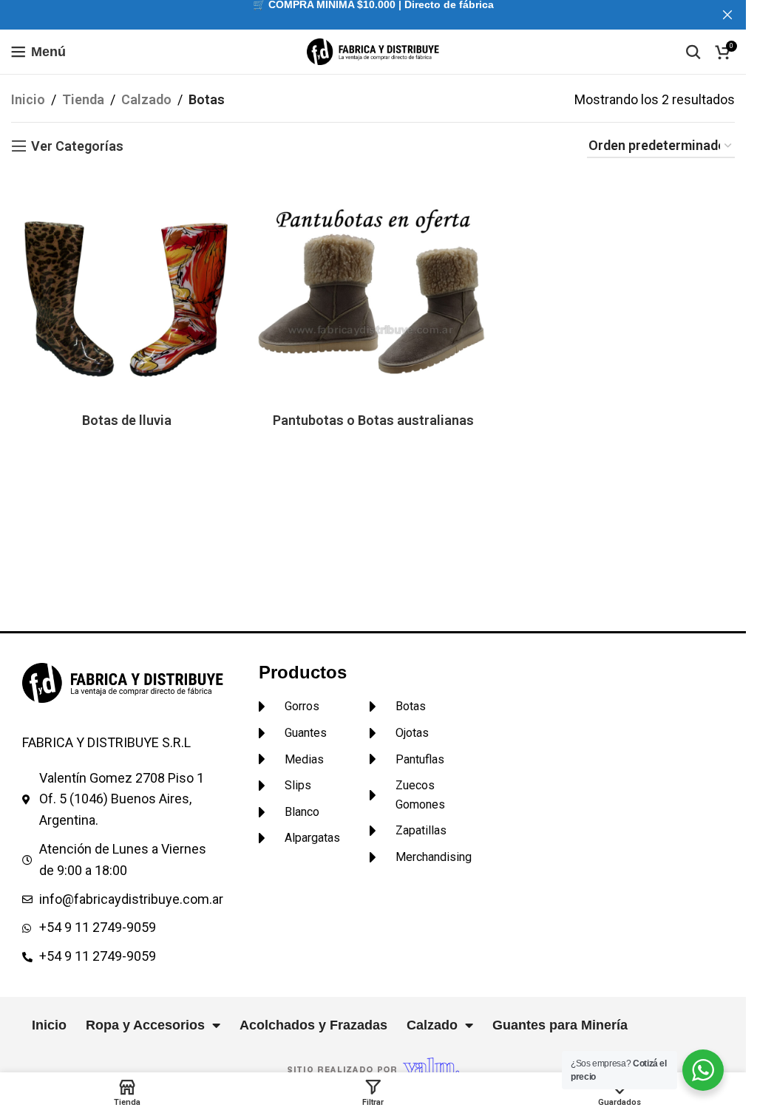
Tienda (83, 99)
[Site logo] (373, 50)
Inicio (28, 99)
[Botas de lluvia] (126, 288)
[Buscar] (693, 52)
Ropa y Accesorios (145, 1025)
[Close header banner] (727, 15)
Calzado (146, 99)
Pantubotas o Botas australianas (373, 420)
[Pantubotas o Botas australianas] (373, 288)
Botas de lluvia (127, 420)
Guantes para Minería (560, 1025)
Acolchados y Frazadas (313, 1025)
